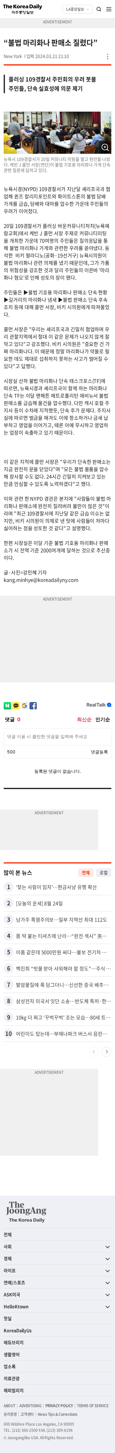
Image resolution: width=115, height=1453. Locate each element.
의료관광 (12, 1378)
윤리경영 (10, 1414)
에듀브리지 (14, 1342)
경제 (8, 1258)
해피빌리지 (14, 1390)
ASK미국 (12, 1294)
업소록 (10, 1366)
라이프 (10, 1270)
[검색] (99, 9)
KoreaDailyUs (18, 1330)
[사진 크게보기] (105, 147)
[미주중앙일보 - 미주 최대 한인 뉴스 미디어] (22, 9)
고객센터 (27, 1414)
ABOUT (9, 1405)
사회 (8, 1246)
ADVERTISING (30, 1405)
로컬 (104, 872)
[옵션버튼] (107, 56)
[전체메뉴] (109, 9)
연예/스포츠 (14, 1282)
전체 (86, 872)
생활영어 (12, 1354)
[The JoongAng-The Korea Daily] (26, 1212)
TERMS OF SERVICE (93, 1405)
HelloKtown (16, 1306)
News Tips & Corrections (58, 1414)
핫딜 (8, 1318)
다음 (106, 1052)
